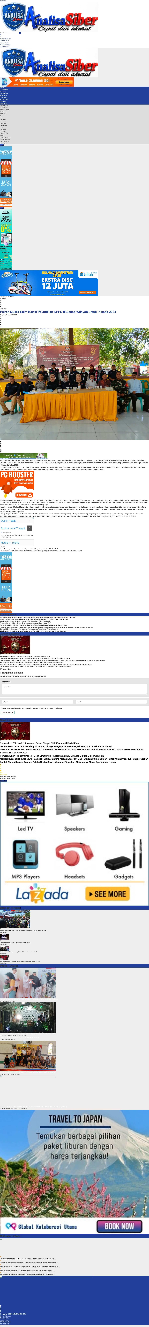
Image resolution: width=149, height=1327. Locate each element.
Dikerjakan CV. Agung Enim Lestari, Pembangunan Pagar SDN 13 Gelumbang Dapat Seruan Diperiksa (33, 631)
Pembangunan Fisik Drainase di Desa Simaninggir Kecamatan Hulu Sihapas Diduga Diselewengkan (32, 662)
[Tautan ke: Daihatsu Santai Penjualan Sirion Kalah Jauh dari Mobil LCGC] (74, 957)
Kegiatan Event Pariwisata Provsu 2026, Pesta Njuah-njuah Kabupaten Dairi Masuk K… (28, 1274)
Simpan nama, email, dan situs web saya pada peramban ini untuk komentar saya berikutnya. (32, 708)
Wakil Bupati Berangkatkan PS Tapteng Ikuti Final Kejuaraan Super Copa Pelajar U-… (27, 1270)
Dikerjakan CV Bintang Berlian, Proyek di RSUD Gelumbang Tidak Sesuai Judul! (26, 621)
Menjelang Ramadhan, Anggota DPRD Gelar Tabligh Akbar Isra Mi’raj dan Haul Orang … (28, 1033)
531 (1, 772)
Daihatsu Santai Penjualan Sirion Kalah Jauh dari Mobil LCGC (20, 961)
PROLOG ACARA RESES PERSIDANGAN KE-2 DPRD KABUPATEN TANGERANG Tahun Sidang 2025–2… (34, 1107)
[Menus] (0, 35)
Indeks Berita (4, 1320)
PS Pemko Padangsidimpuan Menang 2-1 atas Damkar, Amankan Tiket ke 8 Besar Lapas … (29, 1262)
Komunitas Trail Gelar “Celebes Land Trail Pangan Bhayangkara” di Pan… (24, 930)
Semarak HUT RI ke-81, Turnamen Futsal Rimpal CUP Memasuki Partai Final (25, 656)
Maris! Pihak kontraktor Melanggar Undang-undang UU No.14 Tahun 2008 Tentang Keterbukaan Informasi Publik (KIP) (38, 617)
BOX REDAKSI (4, 1324)
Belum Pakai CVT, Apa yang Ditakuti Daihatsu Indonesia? (18, 952)
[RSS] (0, 306)
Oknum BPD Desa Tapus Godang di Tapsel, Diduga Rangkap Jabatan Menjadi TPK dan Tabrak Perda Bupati (35, 658)
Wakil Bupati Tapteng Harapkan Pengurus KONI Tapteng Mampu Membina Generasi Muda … (30, 1266)
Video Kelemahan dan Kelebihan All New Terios (15, 942)
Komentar (6, 682)
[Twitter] (0, 303)
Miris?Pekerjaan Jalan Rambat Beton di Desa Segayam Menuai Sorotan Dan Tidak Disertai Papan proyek (34, 619)
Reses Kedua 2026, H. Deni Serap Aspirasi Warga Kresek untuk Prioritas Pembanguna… (28, 1072)
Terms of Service (5, 1316)
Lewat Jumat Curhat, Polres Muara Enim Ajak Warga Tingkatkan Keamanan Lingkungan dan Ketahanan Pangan (41, 551)
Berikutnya (3, 774)
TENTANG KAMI (5, 1322)
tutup (1, 145)
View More (3, 780)
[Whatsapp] (0, 325)
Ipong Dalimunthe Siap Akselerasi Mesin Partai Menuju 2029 (19, 1037)
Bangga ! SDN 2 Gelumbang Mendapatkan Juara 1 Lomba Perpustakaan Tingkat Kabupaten (30, 629)
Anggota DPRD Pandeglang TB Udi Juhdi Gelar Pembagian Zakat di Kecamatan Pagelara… (29, 999)
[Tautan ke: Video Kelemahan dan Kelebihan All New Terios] (74, 937)
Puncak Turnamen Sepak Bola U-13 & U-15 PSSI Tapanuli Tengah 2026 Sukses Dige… (28, 1258)
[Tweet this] (0, 319)
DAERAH (15, 315)
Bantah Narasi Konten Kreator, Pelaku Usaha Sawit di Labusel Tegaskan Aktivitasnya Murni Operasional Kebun (35, 666)
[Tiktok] (0, 304)
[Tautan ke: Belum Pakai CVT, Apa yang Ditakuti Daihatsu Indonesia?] (74, 948)
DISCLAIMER (4, 1318)
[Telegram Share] (0, 323)
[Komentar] (0, 327)
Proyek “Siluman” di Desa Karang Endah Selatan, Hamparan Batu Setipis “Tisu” (25, 623)
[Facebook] (0, 301)
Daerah (2, 547)
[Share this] (0, 317)
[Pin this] (0, 321)
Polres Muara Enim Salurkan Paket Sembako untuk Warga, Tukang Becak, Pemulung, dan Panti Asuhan (33, 625)
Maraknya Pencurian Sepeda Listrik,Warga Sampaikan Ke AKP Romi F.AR (29, 549)
